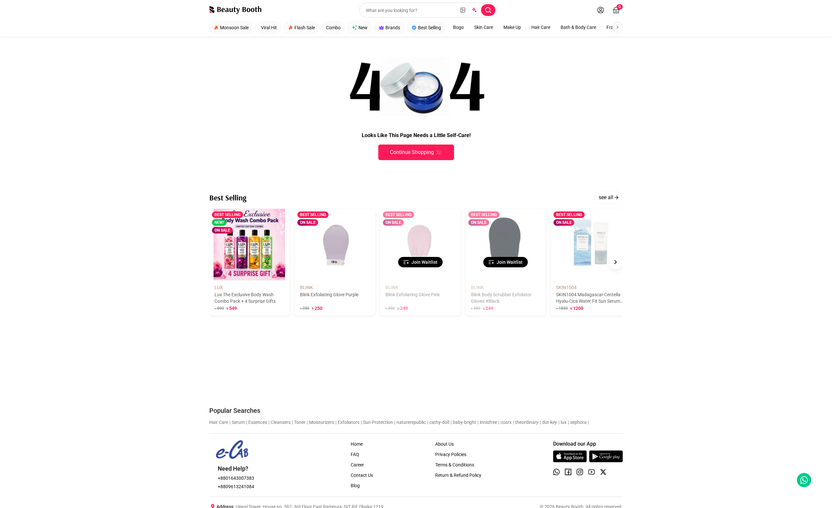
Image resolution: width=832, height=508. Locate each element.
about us (444, 444)
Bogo (458, 27)
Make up (512, 27)
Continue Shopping (412, 152)
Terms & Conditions (454, 464)
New (363, 27)
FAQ (355, 454)
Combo (333, 27)
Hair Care (540, 27)
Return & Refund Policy (458, 475)
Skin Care (483, 27)
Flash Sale (304, 27)
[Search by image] (463, 10)
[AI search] (474, 10)
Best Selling (429, 27)
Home (357, 444)
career (357, 464)
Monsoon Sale (234, 27)
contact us (362, 475)
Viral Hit (269, 27)
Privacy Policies (450, 454)
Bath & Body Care (578, 27)
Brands (392, 27)
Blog (355, 485)
